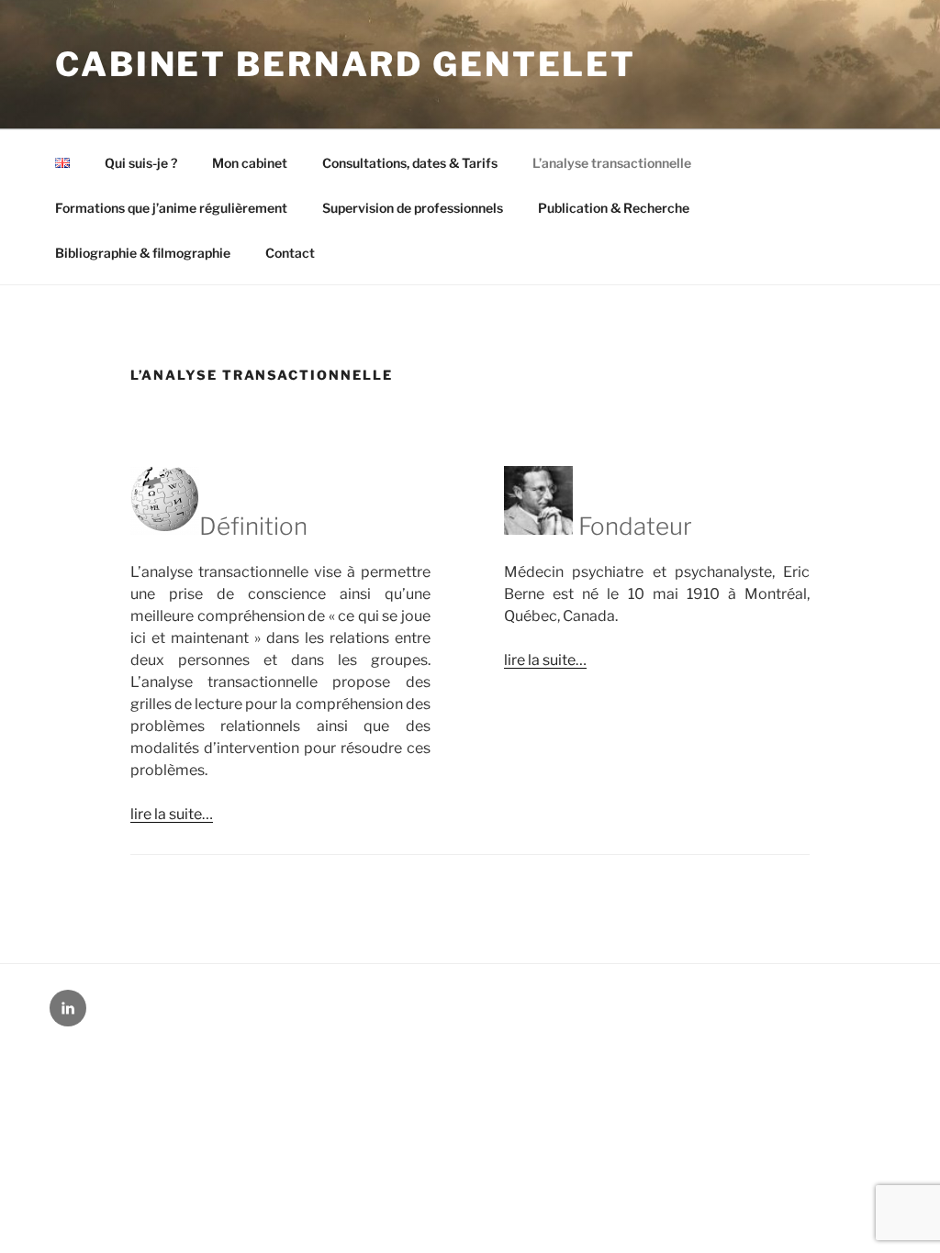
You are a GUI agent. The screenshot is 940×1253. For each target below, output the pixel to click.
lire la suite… (171, 814)
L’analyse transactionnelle (611, 163)
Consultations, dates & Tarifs (410, 163)
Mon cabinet (249, 163)
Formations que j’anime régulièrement (171, 208)
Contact (290, 253)
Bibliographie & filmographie (142, 253)
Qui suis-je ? (141, 163)
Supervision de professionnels (412, 208)
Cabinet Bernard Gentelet (345, 64)
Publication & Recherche (613, 208)
